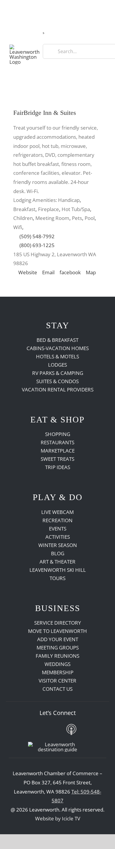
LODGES (57, 364)
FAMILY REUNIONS (57, 655)
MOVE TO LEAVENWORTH (57, 631)
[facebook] (14, 729)
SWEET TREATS (57, 458)
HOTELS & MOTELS (57, 356)
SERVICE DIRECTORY (57, 622)
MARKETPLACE (58, 450)
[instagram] (28, 729)
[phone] (101, 729)
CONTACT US (57, 688)
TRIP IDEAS (57, 467)
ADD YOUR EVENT (57, 639)
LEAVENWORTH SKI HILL (57, 569)
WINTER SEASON (57, 545)
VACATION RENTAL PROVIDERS (57, 389)
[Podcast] (71, 730)
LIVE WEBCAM (57, 512)
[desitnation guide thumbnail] (57, 744)
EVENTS (57, 528)
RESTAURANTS (57, 442)
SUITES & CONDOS (57, 381)
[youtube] (42, 729)
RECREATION (57, 520)
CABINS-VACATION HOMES (58, 348)
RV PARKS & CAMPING (57, 373)
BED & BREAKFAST (57, 340)
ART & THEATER (57, 561)
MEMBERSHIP (57, 672)
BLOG (57, 553)
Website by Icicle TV (57, 818)
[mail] (87, 729)
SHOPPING (57, 434)
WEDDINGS (57, 664)
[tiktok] (56, 729)
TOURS (57, 578)
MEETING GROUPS (58, 647)
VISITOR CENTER (57, 680)
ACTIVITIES (57, 536)
